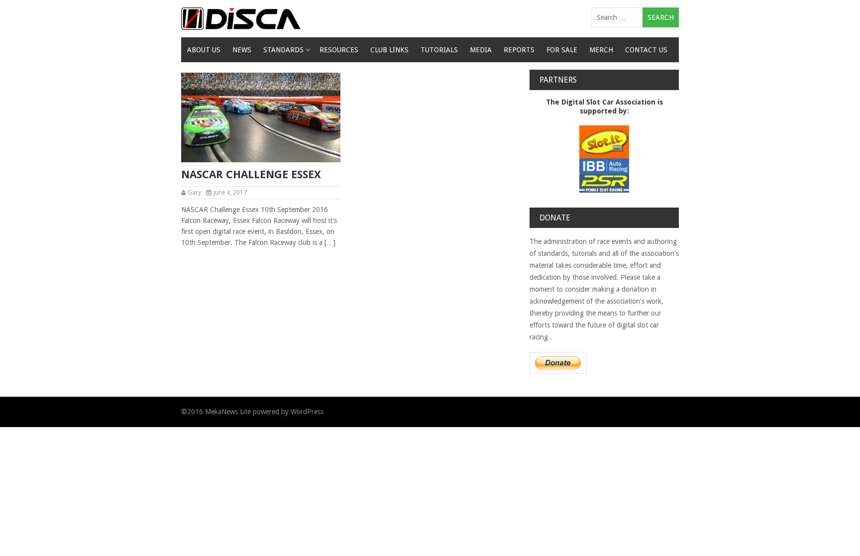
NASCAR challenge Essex (251, 174)
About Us (203, 50)
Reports (519, 50)
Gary (194, 192)
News (241, 50)
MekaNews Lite (228, 412)
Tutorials (439, 50)
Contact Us (646, 50)
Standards (283, 50)
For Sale (561, 50)
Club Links (389, 50)
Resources (339, 50)
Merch (601, 50)
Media (481, 50)
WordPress (307, 412)
